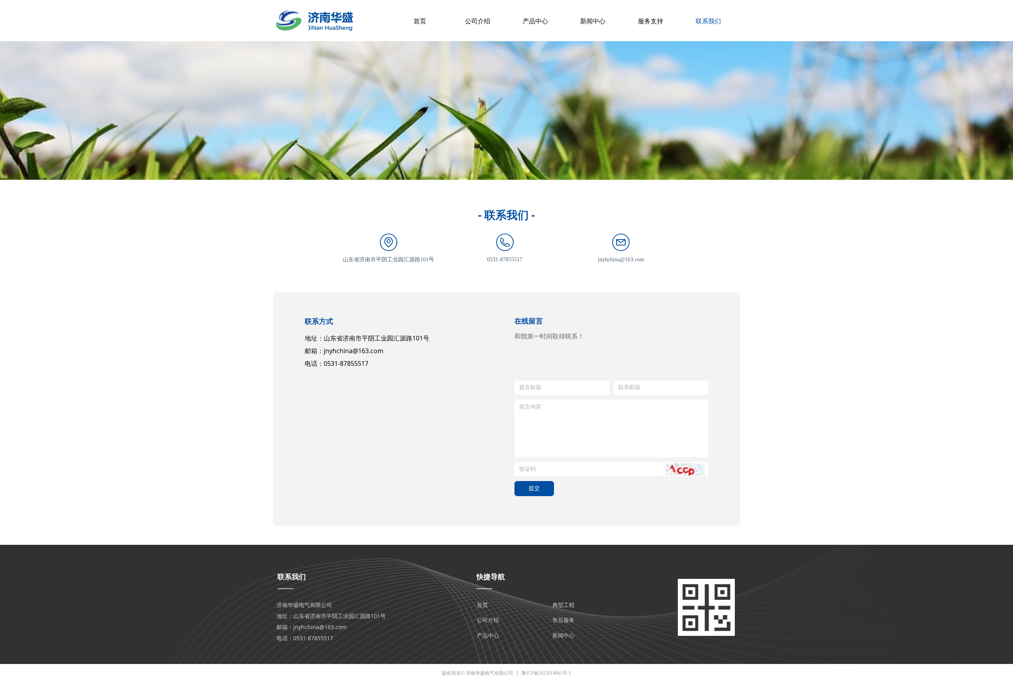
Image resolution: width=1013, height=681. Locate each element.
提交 (534, 488)
